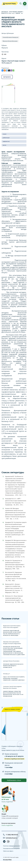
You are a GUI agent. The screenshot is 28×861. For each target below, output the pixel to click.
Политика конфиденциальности (11, 846)
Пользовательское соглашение (11, 848)
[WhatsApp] (13, 70)
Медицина (5, 48)
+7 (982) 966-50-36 (12, 835)
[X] (9, 70)
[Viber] (11, 70)
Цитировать (7, 77)
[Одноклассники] (5, 70)
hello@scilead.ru (11, 838)
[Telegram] (7, 70)
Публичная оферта (8, 851)
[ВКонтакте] (2, 70)
